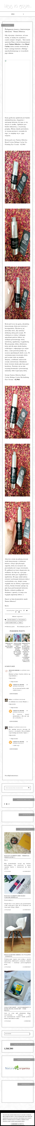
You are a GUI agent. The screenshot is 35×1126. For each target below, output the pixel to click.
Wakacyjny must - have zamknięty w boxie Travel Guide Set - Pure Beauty (17, 1009)
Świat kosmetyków (11, 622)
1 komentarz (27, 1021)
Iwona (11, 727)
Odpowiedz (12, 678)
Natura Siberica (12, 619)
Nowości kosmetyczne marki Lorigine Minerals (14, 896)
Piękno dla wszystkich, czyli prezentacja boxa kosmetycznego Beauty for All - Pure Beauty (9, 651)
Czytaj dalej (7, 871)
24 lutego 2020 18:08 (18, 699)
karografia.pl (29, 1125)
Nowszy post (10, 626)
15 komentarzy (27, 967)
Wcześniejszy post (23, 626)
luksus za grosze (18, 684)
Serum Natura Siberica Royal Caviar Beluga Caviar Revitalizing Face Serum (17, 377)
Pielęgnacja (22, 619)
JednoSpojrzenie (14, 670)
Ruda (10, 699)
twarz (20, 622)
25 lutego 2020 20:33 (19, 727)
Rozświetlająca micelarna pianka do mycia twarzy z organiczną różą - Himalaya (17, 649)
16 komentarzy (27, 871)
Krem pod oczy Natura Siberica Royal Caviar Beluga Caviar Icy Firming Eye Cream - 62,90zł (16, 142)
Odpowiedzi (14, 681)
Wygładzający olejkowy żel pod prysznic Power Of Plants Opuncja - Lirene (25, 649)
